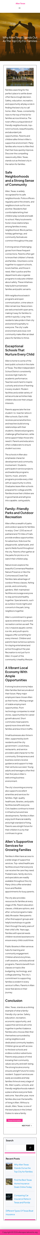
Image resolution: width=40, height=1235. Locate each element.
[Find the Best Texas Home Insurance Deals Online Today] (9, 1182)
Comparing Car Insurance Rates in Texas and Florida (22, 1199)
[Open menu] (19, 8)
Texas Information (14, 1120)
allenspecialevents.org (28, 1232)
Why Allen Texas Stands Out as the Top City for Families (23, 1168)
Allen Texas (20, 3)
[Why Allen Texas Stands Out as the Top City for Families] (9, 1167)
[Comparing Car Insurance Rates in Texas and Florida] (9, 1197)
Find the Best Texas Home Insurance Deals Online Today (23, 1183)
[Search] (30, 1148)
